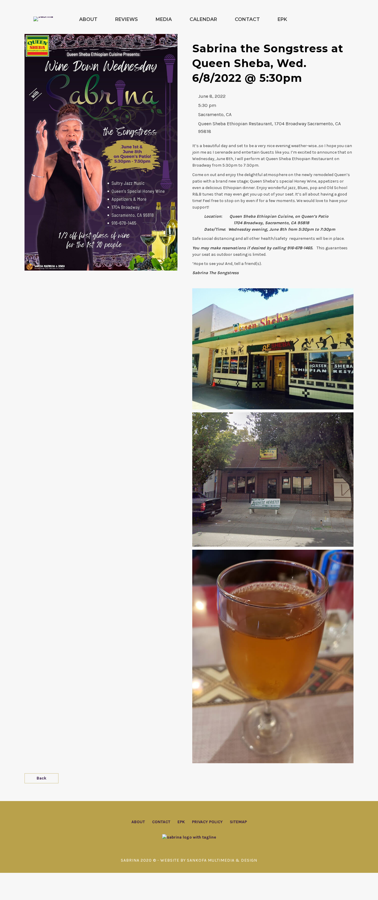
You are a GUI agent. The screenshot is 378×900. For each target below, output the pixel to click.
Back (41, 778)
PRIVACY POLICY (207, 821)
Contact (247, 19)
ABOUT (138, 821)
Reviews (126, 19)
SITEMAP (238, 821)
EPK (282, 19)
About (88, 19)
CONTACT (161, 821)
